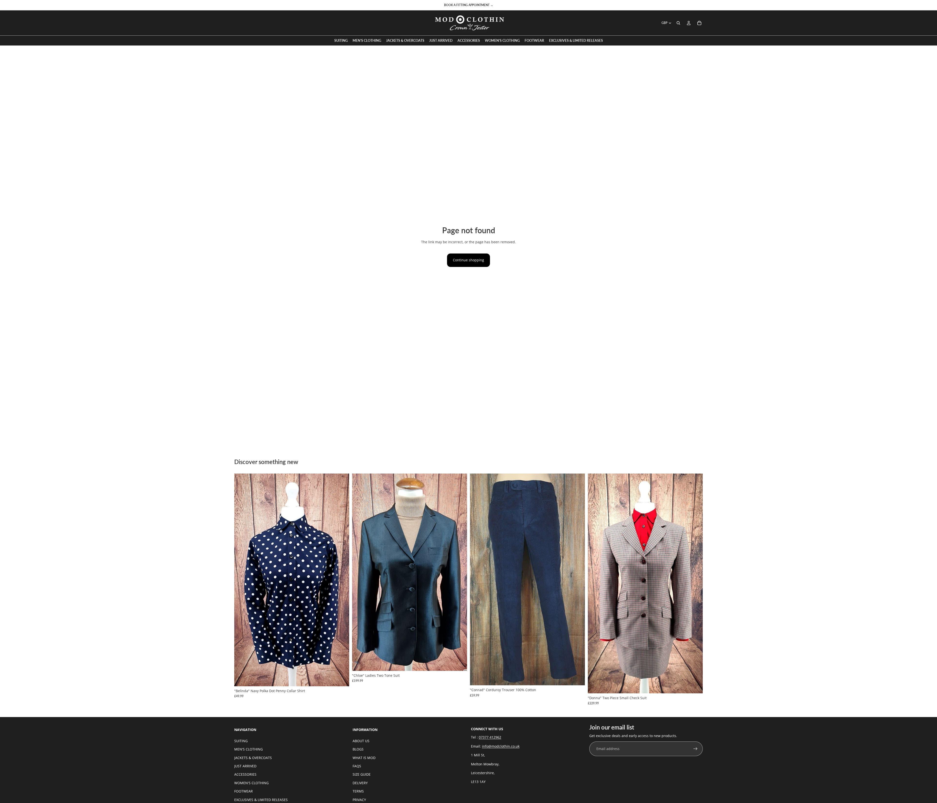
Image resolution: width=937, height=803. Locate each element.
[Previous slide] (241, 579)
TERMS (358, 791)
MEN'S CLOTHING (248, 749)
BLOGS (358, 749)
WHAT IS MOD (364, 757)
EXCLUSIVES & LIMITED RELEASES (261, 799)
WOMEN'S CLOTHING (251, 782)
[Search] (678, 23)
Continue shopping (468, 260)
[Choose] (341, 678)
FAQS (357, 765)
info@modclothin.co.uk (500, 746)
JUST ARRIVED (245, 765)
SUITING (241, 740)
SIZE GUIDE (362, 774)
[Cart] (699, 23)
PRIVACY (359, 799)
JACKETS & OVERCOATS (253, 757)
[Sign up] (695, 749)
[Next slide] (342, 579)
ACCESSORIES (245, 774)
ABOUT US (361, 740)
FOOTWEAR (243, 791)
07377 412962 (490, 737)
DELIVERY (360, 782)
